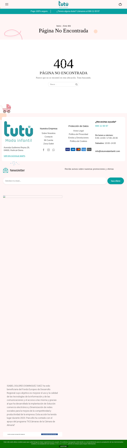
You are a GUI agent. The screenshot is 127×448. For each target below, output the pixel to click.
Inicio (58, 26)
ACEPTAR (63, 446)
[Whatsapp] (53, 150)
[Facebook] (43, 150)
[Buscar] (76, 84)
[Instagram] (48, 150)
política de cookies (61, 444)
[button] (14, 156)
